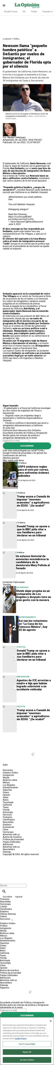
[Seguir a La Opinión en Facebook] (6, 752)
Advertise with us (11, 834)
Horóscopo (8, 832)
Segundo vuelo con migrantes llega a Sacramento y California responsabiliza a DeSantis (22, 418)
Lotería (3, 906)
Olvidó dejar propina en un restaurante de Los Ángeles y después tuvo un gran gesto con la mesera (33, 595)
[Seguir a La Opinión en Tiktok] (33, 752)
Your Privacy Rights (27, 1044)
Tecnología (8, 802)
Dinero (6, 792)
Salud (5, 797)
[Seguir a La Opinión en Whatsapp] (6, 758)
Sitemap (7, 852)
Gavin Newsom (38, 163)
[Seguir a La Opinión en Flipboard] (46, 752)
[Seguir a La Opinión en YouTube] (26, 752)
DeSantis (33, 178)
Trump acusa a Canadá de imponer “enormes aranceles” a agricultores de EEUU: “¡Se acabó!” (33, 501)
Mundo (6, 777)
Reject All (27, 1052)
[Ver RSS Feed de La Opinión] (19, 758)
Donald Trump (10, 11)
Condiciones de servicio (14, 455)
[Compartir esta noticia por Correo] (26, 145)
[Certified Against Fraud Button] (13, 856)
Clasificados (9, 819)
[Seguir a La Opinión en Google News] (40, 752)
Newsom (30, 189)
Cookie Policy (21, 1039)
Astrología (8, 812)
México (6, 782)
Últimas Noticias (8, 914)
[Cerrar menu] (3, 881)
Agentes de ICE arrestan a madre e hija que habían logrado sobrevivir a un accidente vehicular (34, 685)
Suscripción (8, 827)
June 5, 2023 (14, 224)
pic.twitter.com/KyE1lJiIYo (21, 219)
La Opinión (7, 39)
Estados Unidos (10, 772)
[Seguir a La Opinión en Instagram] (19, 752)
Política (16, 39)
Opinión (6, 795)
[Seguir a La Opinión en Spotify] (13, 758)
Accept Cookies (27, 1060)
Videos (3, 916)
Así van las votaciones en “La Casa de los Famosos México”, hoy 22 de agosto (33, 625)
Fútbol (34, 11)
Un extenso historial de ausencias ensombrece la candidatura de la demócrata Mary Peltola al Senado (33, 562)
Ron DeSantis (17, 168)
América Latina (10, 780)
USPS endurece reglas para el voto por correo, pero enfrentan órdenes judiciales (33, 471)
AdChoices (8, 844)
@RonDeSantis (16, 197)
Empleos (7, 824)
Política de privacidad (20, 453)
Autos (5, 800)
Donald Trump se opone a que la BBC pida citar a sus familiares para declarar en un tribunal (33, 531)
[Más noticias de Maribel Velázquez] (9, 124)
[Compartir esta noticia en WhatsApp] (6, 145)
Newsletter (8, 822)
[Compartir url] (6, 159)
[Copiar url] (9, 153)
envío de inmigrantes (23, 241)
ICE (24, 11)
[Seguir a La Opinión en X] (13, 752)
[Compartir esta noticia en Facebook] (13, 145)
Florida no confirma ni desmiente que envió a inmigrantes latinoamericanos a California (25, 424)
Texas (6, 807)
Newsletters (9, 849)
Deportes (7, 790)
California (7, 430)
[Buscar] (4, 891)
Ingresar (19, 897)
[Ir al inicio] (27, 740)
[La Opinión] (27, 5)
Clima (5, 829)
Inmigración (23, 677)
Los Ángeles (22, 587)
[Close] (51, 1021)
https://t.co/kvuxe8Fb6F (20, 216)
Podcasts (7, 817)
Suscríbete (8, 897)
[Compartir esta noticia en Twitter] (19, 145)
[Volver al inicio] (27, 865)
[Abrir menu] (4, 5)
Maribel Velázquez (16, 137)
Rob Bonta (29, 308)
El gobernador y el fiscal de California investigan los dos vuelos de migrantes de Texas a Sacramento (27, 410)
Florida (6, 809)
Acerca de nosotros (12, 837)
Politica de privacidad (13, 839)
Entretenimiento (27, 617)
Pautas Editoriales (11, 842)
